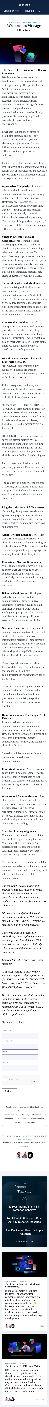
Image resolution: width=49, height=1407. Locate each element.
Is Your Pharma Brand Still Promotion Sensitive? (24, 1208)
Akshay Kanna (38, 1143)
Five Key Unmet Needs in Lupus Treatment (25, 1232)
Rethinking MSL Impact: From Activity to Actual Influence (24, 1220)
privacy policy (30, 1122)
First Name (7, 1030)
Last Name (7, 1041)
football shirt (9, 174)
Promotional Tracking (30, 22)
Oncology (32, 11)
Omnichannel (12, 11)
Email (4, 1052)
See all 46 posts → (24, 1241)
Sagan (24, 1146)
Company (6, 1062)
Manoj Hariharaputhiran (16, 1143)
